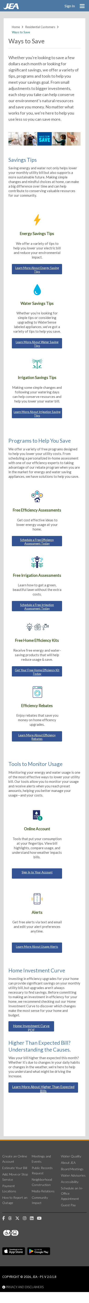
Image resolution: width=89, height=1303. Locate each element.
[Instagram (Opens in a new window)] (26, 1218)
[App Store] (13, 1251)
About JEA (68, 1163)
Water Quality (71, 1156)
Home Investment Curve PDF (31, 1027)
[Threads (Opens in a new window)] (11, 1218)
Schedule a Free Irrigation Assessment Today (37, 606)
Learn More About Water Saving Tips (37, 343)
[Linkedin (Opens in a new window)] (33, 1218)
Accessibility (70, 1182)
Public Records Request (42, 1170)
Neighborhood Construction (42, 1182)
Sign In (70, 6)
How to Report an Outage (14, 1200)
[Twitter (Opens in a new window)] (19, 1218)
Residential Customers (40, 27)
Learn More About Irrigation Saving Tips (37, 413)
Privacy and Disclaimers (24, 1287)
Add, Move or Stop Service (15, 1176)
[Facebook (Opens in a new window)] (5, 1218)
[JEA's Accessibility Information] (19, 1233)
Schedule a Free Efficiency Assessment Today (37, 541)
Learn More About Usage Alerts (37, 946)
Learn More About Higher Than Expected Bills (43, 1089)
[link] (11, 8)
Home (16, 27)
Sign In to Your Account (37, 872)
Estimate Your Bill (14, 1168)
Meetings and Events (41, 1158)
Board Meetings (72, 1169)
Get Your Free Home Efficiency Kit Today (37, 672)
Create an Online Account (14, 1158)
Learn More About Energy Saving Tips (37, 269)
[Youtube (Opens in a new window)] (41, 1218)
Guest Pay (68, 1205)
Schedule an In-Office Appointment (72, 1193)
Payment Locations (9, 1188)
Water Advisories (73, 1175)
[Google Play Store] (38, 1251)
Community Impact (40, 1200)
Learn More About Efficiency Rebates (37, 737)
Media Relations (43, 1191)
